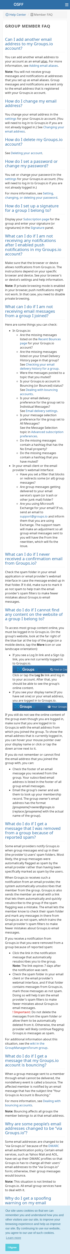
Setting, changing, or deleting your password (31, 195)
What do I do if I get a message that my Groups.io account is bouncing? (32, 1060)
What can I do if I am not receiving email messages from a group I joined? (30, 311)
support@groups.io (34, 516)
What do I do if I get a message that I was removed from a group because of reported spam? (33, 830)
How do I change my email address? (31, 103)
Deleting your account (26, 153)
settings (10, 119)
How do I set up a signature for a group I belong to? (32, 208)
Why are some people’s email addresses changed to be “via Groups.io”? (33, 1128)
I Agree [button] (12, 1247)
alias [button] (44, 61)
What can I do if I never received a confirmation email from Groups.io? (34, 558)
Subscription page (36, 219)
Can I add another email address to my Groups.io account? (29, 43)
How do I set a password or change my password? (31, 163)
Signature (37, 228)
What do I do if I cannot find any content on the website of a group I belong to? (34, 614)
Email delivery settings (41, 411)
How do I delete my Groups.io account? (34, 142)
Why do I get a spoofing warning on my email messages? (28, 1202)
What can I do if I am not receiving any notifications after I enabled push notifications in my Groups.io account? (33, 245)
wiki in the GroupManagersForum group (26, 1045)
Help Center (17, 15)
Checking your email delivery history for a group (39, 366)
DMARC (53, 1146)
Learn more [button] (13, 1237)
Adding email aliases (43, 66)
